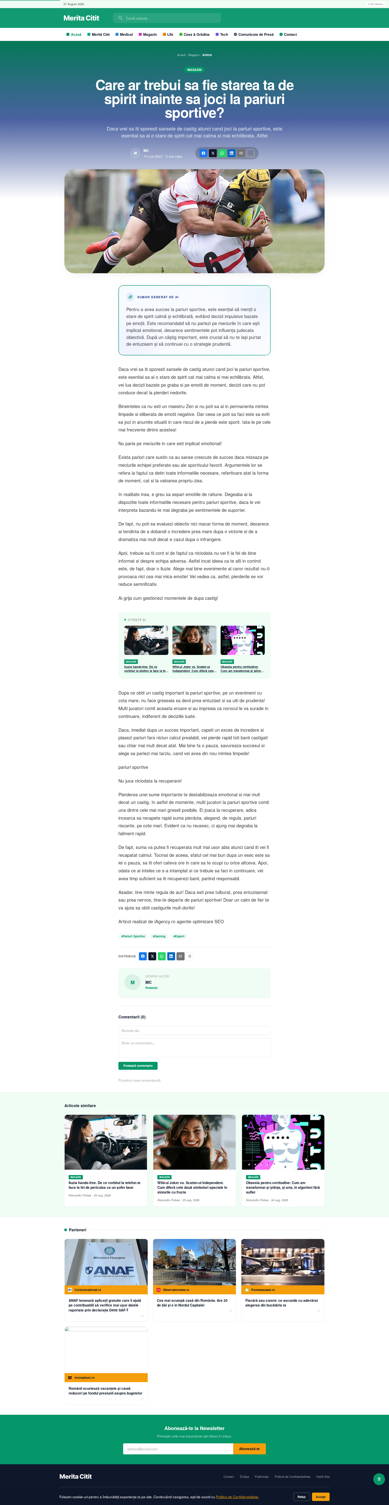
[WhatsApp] (222, 153)
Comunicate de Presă (256, 34)
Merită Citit (101, 34)
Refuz (302, 1497)
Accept (321, 1497)
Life (170, 34)
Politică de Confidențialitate (292, 1477)
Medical (126, 34)
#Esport (179, 936)
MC (146, 150)
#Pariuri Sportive (133, 936)
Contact (290, 34)
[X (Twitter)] (213, 153)
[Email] (241, 153)
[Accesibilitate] (379, 1479)
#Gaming (159, 936)
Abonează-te (249, 1448)
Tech (224, 34)
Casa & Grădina (197, 34)
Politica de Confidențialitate (237, 1496)
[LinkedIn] (231, 153)
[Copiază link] (250, 153)
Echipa (244, 1477)
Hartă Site (323, 1477)
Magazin (150, 34)
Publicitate (262, 1477)
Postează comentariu (138, 1065)
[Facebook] (203, 153)
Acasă (76, 34)
